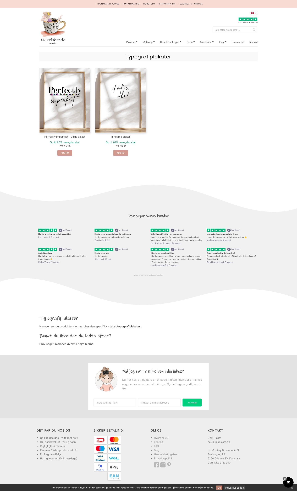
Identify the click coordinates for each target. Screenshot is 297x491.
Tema (189, 42)
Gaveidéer (206, 42)
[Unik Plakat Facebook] (157, 464)
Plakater (130, 42)
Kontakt (253, 42)
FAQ (156, 446)
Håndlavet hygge (169, 42)
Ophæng (148, 42)
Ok (219, 487)
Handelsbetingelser (166, 454)
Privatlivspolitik (163, 458)
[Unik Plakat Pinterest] (169, 464)
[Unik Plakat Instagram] (163, 464)
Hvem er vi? (238, 42)
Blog (221, 42)
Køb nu (65, 153)
